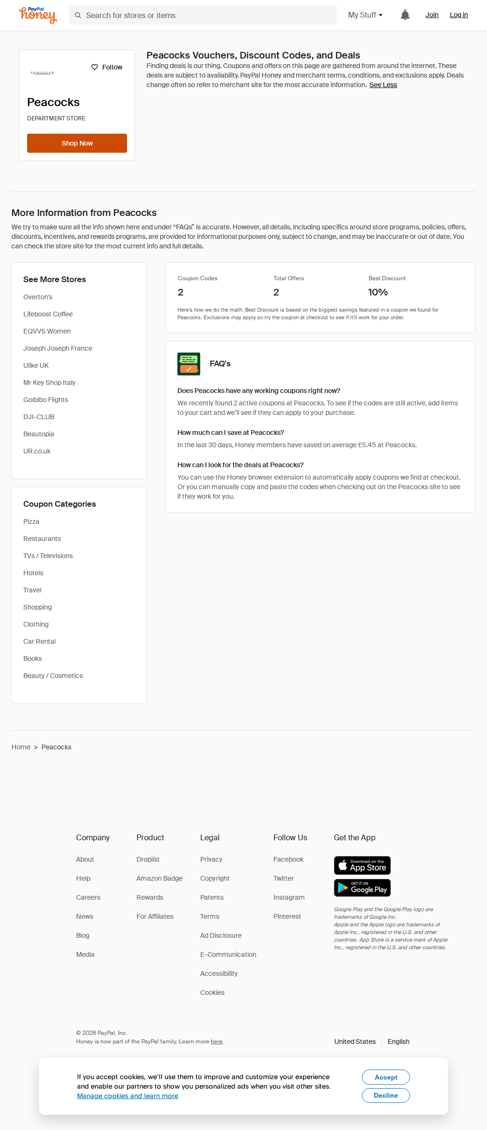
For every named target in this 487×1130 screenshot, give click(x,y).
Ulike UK (36, 365)
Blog (82, 935)
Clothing (36, 624)
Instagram (289, 897)
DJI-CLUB (38, 417)
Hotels (33, 573)
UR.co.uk (36, 451)
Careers (88, 897)
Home (20, 747)
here (217, 1041)
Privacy (211, 859)
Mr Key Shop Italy (49, 382)
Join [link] (432, 14)
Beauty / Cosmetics (53, 675)
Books (32, 658)
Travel (32, 590)
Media (85, 954)
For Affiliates (155, 916)
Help (83, 878)
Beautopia (38, 434)
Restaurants (42, 538)
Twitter (283, 878)
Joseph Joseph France (57, 348)
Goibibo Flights (45, 399)
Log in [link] (459, 14)
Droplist (148, 859)
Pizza (31, 521)
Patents (212, 897)
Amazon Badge (159, 878)
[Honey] (38, 15)
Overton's (37, 297)
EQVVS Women (47, 331)
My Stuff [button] (362, 15)
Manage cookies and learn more (127, 1095)
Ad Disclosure (221, 935)
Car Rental (39, 641)
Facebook (288, 859)
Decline (386, 1095)
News (84, 916)
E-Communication (228, 954)
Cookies (212, 992)
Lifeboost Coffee (48, 314)
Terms (209, 916)
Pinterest (287, 916)
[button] (371, 1041)
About (85, 859)
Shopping (37, 607)
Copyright (215, 878)
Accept (386, 1077)
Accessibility (219, 973)
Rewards (149, 897)
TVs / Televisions (48, 555)
